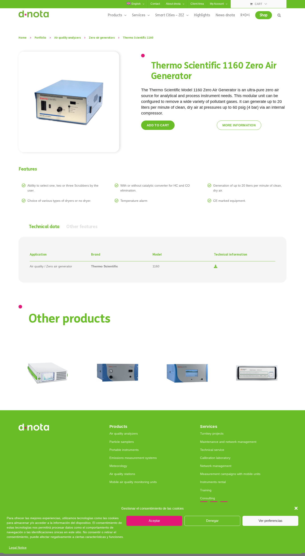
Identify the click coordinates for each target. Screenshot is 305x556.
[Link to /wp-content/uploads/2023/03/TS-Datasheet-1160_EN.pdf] (215, 266)
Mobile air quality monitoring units (133, 482)
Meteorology (118, 466)
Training (205, 490)
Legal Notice (18, 547)
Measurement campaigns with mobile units (230, 474)
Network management (215, 466)
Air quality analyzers (123, 433)
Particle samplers (121, 442)
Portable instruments (124, 450)
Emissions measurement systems (133, 458)
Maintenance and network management (228, 442)
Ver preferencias (270, 521)
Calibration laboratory (215, 458)
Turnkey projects (212, 433)
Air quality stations (122, 474)
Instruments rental (213, 482)
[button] (296, 508)
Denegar (212, 521)
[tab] (44, 227)
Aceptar (154, 521)
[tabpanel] (152, 259)
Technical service (212, 450)
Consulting (207, 498)
